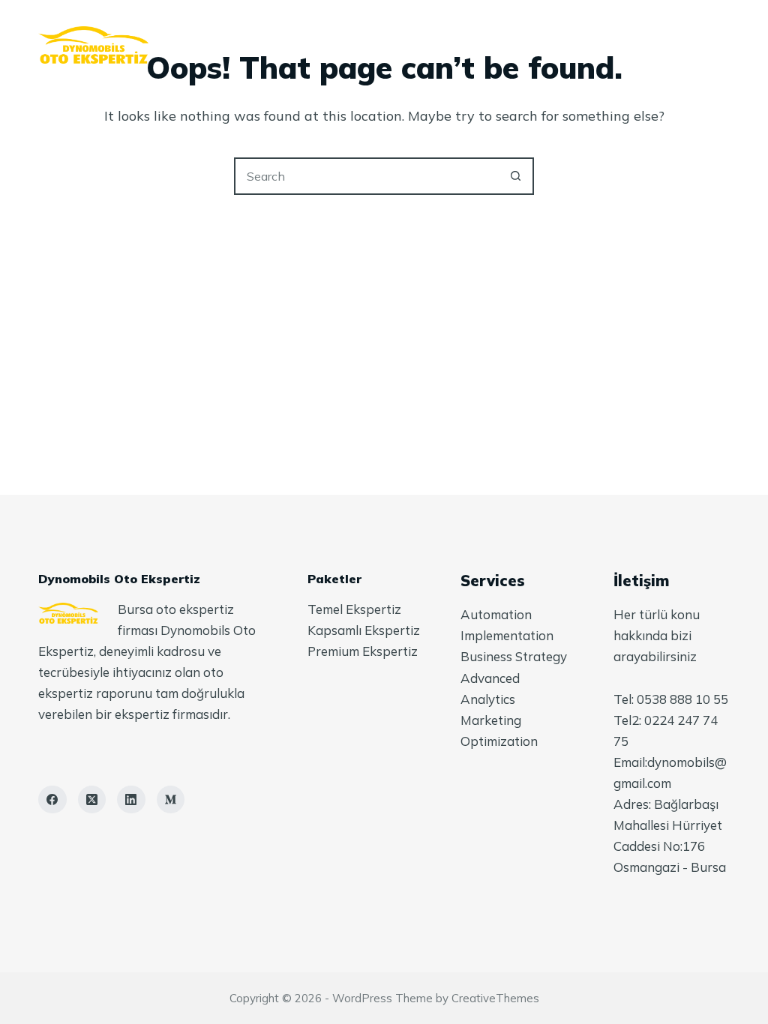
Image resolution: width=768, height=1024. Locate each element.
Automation (496, 614)
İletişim (572, 45)
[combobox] (367, 176)
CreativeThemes (495, 998)
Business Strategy (513, 656)
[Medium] (171, 800)
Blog (492, 45)
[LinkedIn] (131, 800)
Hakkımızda (306, 45)
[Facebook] (52, 800)
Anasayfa (202, 45)
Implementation (507, 635)
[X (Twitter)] (92, 800)
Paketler (408, 45)
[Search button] (515, 176)
